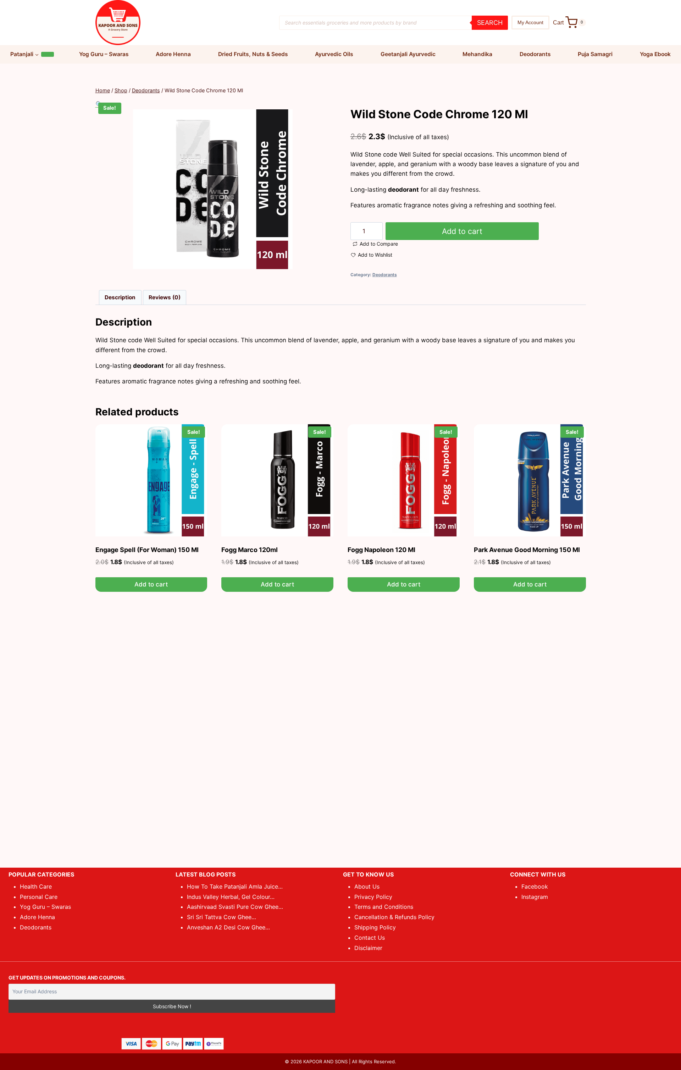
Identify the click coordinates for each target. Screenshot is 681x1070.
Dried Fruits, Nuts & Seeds (253, 54)
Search (490, 22)
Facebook (534, 886)
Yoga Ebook (655, 54)
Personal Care (38, 896)
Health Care (36, 886)
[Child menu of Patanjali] (47, 54)
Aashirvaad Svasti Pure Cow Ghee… (235, 906)
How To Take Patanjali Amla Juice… (235, 886)
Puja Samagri (595, 54)
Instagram (534, 896)
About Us (367, 886)
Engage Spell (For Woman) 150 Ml (147, 549)
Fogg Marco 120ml (249, 549)
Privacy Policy (373, 896)
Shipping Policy (375, 927)
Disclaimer (368, 947)
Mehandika (477, 54)
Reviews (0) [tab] (165, 297)
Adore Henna (173, 54)
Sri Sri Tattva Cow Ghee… (221, 917)
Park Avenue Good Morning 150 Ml (527, 549)
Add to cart (462, 231)
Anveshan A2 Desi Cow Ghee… (228, 927)
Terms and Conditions (383, 906)
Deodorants (535, 54)
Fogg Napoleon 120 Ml (381, 549)
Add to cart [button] (151, 584)
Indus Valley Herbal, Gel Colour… (231, 896)
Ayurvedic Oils (334, 54)
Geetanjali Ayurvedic (408, 54)
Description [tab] (120, 297)
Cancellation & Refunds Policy (394, 917)
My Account (530, 22)
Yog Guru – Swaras (104, 54)
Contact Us (369, 937)
